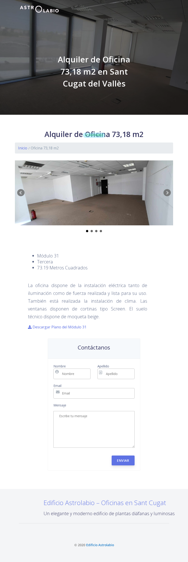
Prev (21, 192)
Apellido (103, 366)
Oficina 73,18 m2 (45, 148)
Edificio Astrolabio (100, 545)
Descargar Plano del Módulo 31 (59, 327)
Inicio (22, 148)
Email (57, 385)
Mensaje (59, 405)
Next (167, 192)
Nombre (59, 366)
